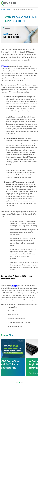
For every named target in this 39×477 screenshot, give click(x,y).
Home (3, 9)
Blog (8, 9)
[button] (16, 382)
